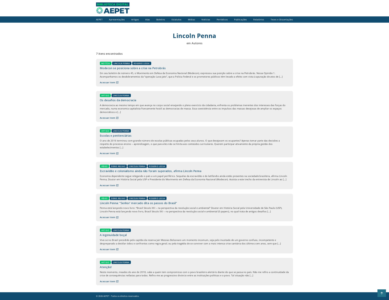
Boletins (160, 19)
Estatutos (177, 19)
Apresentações (117, 19)
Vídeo (104, 166)
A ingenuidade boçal (113, 235)
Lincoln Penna (122, 63)
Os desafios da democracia (118, 100)
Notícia (105, 63)
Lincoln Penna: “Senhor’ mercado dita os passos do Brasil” (138, 203)
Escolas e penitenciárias (115, 135)
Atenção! (106, 267)
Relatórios (258, 19)
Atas (147, 19)
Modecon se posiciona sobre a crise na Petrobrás (133, 68)
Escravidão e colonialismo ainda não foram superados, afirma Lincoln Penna (150, 171)
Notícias (205, 19)
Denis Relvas (118, 166)
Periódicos (222, 19)
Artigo (105, 95)
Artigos (135, 19)
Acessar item (109, 82)
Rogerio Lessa (142, 63)
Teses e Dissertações (282, 19)
